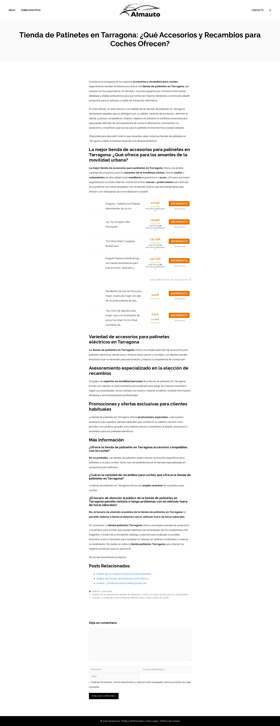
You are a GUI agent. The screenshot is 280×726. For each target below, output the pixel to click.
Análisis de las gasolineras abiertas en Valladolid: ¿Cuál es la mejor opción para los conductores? (140, 594)
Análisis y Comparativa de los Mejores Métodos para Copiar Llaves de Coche (130, 597)
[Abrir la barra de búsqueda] (270, 10)
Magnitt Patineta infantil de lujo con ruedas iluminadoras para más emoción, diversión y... (122, 263)
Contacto (257, 10)
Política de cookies (170, 721)
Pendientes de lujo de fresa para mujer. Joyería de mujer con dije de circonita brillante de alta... (123, 296)
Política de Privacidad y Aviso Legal (140, 721)
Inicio (12, 10)
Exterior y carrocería (102, 591)
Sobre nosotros (31, 10)
